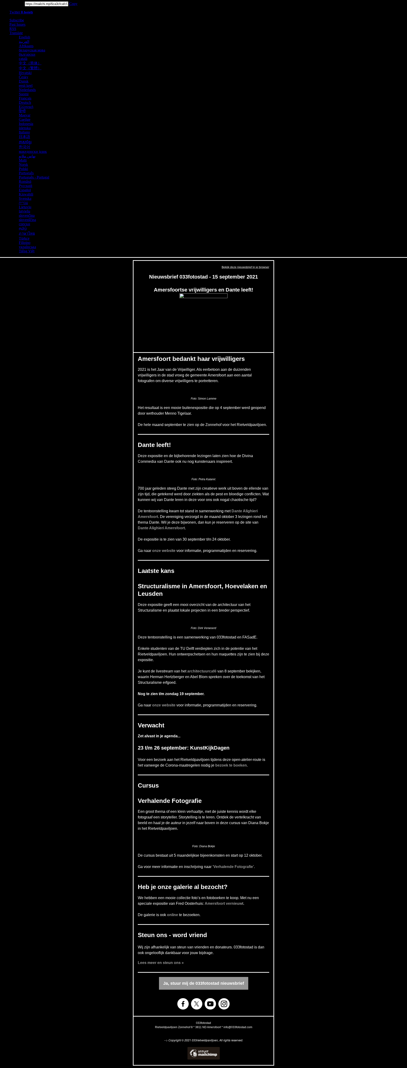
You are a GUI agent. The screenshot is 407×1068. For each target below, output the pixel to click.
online (172, 915)
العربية (24, 42)
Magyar (24, 115)
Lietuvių (25, 207)
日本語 (24, 137)
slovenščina (27, 220)
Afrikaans (26, 46)
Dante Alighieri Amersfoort (161, 528)
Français (25, 98)
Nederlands (27, 90)
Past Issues (17, 24)
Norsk (23, 165)
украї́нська (27, 247)
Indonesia (26, 124)
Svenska (25, 198)
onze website (163, 551)
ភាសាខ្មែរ (25, 142)
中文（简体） (30, 63)
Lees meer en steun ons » (161, 963)
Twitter (21, 12)
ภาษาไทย (27, 233)
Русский (25, 186)
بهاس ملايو (27, 156)
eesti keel (26, 85)
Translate (16, 33)
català (23, 59)
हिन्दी (22, 111)
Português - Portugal (34, 177)
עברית (23, 203)
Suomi (23, 94)
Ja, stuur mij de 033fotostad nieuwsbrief (203, 983)
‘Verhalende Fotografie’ (233, 867)
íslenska (25, 128)
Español (25, 190)
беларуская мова (32, 50)
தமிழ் (23, 228)
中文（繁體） (30, 68)
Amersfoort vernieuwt (224, 903)
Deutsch (25, 102)
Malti (23, 160)
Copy (73, 4)
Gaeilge (24, 119)
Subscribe (16, 20)
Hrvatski (25, 73)
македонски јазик (33, 152)
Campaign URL (12, 4)
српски (24, 224)
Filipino (24, 243)
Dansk (23, 81)
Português (26, 173)
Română (25, 181)
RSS (12, 29)
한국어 (24, 147)
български (27, 54)
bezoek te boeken (231, 765)
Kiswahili (26, 194)
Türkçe (24, 238)
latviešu (24, 211)
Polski (23, 169)
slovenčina (27, 215)
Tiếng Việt (26, 251)
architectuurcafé (201, 671)
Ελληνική (26, 107)
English (24, 37)
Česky (23, 77)
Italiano (24, 132)
